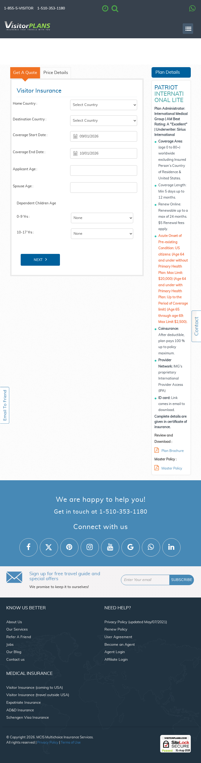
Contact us (15, 659)
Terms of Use (71, 742)
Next (38, 260)
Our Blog (13, 652)
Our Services (17, 629)
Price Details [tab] (55, 73)
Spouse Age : (23, 186)
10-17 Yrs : (25, 232)
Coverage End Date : (29, 152)
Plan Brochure (172, 451)
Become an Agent (119, 645)
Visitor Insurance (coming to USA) (34, 688)
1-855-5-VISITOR (19, 8)
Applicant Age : (25, 169)
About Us (14, 622)
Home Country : (25, 103)
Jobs (10, 645)
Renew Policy (115, 629)
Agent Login (114, 652)
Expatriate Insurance (23, 703)
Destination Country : (29, 119)
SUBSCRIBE (181, 580)
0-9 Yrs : (23, 216)
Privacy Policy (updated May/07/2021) (135, 622)
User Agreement (118, 637)
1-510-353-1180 (51, 8)
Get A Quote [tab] (25, 73)
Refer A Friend (18, 637)
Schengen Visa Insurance (27, 717)
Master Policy (171, 468)
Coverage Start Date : (30, 135)
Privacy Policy (47, 742)
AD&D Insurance (20, 710)
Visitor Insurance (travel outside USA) (37, 695)
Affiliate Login (116, 659)
